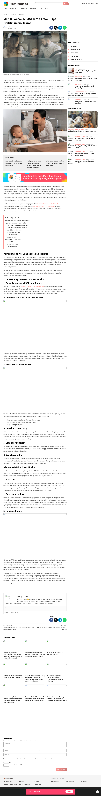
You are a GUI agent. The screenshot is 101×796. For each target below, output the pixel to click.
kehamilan (74, 53)
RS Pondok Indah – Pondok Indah (44, 206)
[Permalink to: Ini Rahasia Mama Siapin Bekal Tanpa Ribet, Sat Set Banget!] (13, 668)
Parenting (78, 92)
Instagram (71, 781)
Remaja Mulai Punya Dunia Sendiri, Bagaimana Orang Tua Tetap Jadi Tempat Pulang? (35, 654)
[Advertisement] (35, 720)
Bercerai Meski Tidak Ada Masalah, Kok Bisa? (55, 653)
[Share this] (51, 28)
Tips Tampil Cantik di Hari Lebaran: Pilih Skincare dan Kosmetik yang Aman (18, 627)
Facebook (56, 781)
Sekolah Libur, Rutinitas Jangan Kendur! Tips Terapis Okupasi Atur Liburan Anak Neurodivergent (12, 699)
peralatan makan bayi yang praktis (32, 287)
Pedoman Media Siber (10, 785)
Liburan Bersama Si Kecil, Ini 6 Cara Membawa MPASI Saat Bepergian (55, 163)
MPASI (6, 612)
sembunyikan (16, 218)
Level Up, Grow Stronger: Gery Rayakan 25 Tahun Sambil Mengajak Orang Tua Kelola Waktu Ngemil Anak (35, 678)
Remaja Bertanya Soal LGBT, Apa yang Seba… (86, 79)
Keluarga (84, 92)
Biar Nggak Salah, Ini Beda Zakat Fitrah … (86, 147)
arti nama (74, 46)
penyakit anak (75, 49)
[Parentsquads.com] (19, 4)
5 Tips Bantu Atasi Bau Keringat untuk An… (85, 102)
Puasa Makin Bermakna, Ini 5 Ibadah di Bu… (84, 154)
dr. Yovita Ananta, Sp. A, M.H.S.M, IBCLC (50, 204)
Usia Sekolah (78, 76)
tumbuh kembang (76, 60)
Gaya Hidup (78, 84)
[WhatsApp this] (65, 28)
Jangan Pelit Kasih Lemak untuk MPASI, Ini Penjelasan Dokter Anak (13, 163)
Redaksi (21, 782)
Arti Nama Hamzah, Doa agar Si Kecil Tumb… (85, 72)
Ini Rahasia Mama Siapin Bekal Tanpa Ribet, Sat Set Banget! (13, 676)
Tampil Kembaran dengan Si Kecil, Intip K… (84, 87)
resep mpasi (14, 612)
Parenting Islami (79, 129)
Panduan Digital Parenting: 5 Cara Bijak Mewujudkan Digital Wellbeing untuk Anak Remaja (35, 698)
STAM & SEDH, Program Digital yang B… (85, 139)
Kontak (36, 782)
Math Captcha (7, 762)
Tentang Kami (7, 782)
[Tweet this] (56, 28)
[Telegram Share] (60, 28)
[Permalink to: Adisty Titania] (5, 27)
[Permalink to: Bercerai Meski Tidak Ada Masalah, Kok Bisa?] (57, 645)
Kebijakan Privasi (24, 785)
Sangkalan (37, 785)
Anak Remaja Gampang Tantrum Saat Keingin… (85, 94)
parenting (74, 56)
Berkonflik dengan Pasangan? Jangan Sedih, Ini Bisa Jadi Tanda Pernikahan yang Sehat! (57, 698)
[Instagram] (5, 608)
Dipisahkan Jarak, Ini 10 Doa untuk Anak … (84, 162)
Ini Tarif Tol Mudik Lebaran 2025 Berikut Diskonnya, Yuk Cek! (52, 627)
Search (66, 4)
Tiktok (85, 781)
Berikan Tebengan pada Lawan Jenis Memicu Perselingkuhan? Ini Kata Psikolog (55, 678)
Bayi (76, 69)
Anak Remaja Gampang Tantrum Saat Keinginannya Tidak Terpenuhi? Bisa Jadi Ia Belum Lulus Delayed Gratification (12, 656)
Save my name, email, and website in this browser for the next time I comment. (29, 759)
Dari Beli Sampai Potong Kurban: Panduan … (82, 132)
